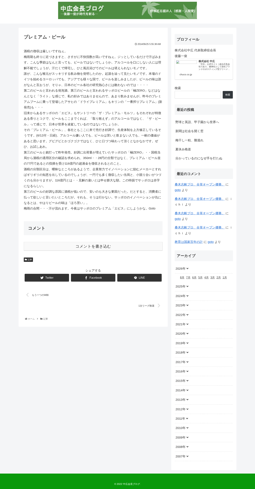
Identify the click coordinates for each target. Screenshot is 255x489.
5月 (200, 277)
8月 (182, 277)
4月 (206, 277)
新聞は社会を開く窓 (189, 131)
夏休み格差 (183, 149)
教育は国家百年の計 (189, 242)
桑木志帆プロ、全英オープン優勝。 (200, 184)
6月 (194, 277)
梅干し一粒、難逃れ (189, 140)
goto (178, 190)
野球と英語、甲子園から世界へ (197, 122)
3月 (212, 277)
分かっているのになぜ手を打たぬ (198, 158)
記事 (30, 259)
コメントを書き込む (93, 246)
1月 (225, 277)
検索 (178, 88)
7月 (188, 277)
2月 (218, 277)
